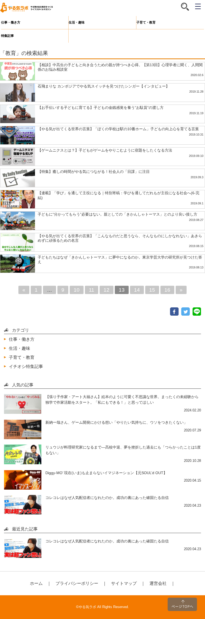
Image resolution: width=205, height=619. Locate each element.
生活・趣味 (77, 22)
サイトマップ (124, 583)
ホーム (36, 583)
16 (167, 290)
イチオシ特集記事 (26, 366)
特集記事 (7, 36)
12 (106, 290)
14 (137, 290)
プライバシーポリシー (77, 583)
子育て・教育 (146, 22)
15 (152, 290)
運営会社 (158, 583)
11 (91, 290)
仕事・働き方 (10, 22)
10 (77, 290)
